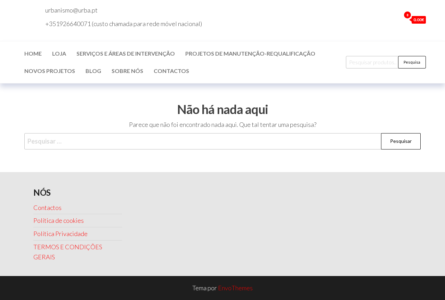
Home (33, 53)
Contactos (171, 70)
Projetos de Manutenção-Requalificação (250, 53)
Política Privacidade (60, 233)
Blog (93, 70)
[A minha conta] (393, 19)
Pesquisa (412, 62)
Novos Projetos (49, 70)
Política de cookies (58, 220)
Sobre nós (127, 70)
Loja (59, 53)
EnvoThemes (235, 288)
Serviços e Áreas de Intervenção (125, 53)
